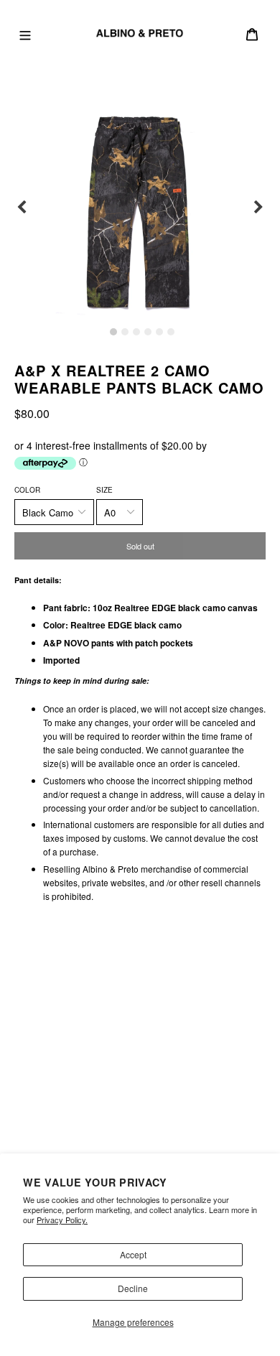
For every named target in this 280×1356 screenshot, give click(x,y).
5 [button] (159, 331)
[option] (140, 207)
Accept (133, 1254)
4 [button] (147, 331)
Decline (133, 1288)
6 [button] (170, 331)
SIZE (104, 490)
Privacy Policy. (62, 1219)
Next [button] (258, 207)
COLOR (27, 490)
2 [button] (125, 331)
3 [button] (136, 331)
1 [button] (113, 331)
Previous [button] (21, 207)
